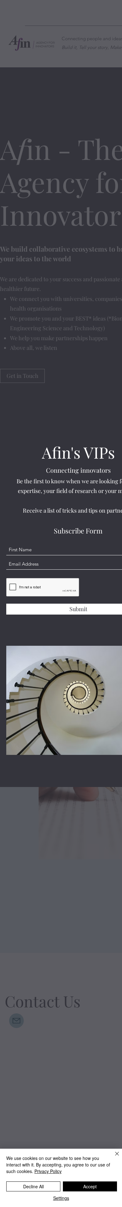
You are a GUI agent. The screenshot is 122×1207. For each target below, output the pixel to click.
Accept (90, 1186)
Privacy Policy (48, 1171)
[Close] (113, 1157)
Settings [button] (61, 1198)
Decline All (33, 1186)
